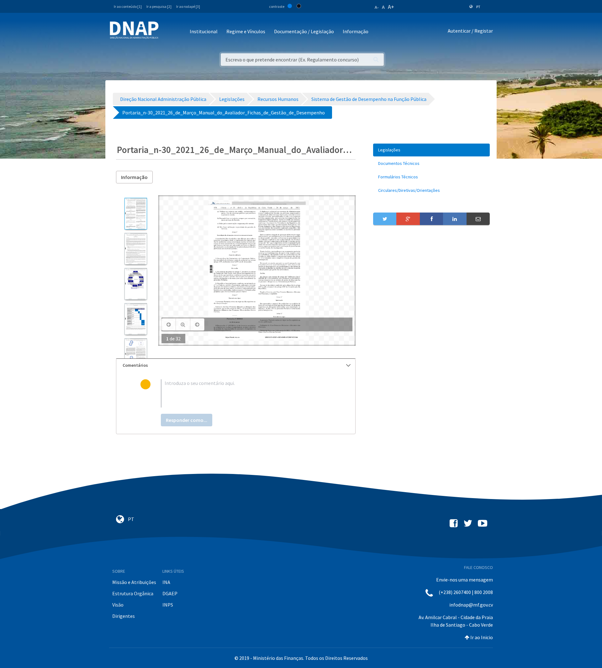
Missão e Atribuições (134, 582)
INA (166, 582)
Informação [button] (355, 31)
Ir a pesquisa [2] (159, 6)
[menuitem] (431, 150)
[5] (136, 354)
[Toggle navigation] (167, 32)
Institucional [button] (204, 31)
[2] (136, 249)
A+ (391, 6)
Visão (118, 605)
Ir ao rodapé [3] (188, 6)
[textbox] (246, 393)
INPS (167, 605)
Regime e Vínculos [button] (245, 31)
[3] (136, 284)
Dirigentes (123, 616)
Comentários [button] (135, 365)
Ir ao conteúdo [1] (128, 6)
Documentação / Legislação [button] (304, 31)
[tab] (235, 365)
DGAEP (169, 593)
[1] (136, 213)
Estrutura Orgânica (132, 593)
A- (377, 7)
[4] (136, 319)
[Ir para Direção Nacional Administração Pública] (134, 30)
